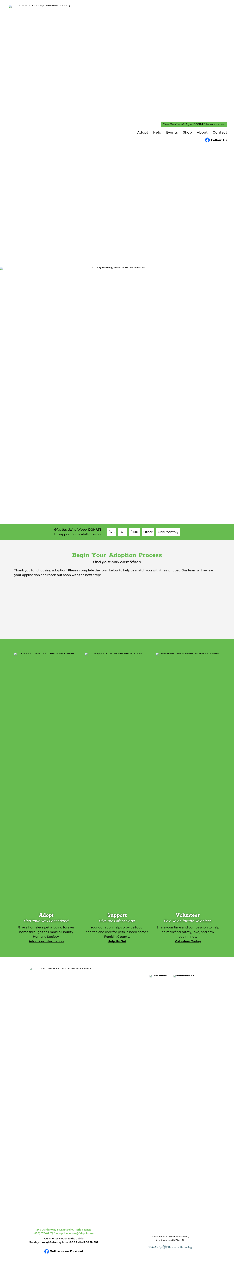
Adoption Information (46, 941)
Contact (220, 133)
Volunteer (188, 915)
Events (172, 133)
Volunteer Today (188, 941)
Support (117, 915)
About (202, 133)
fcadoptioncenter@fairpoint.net (74, 1233)
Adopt (142, 133)
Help (157, 133)
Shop (187, 133)
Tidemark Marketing (180, 1247)
